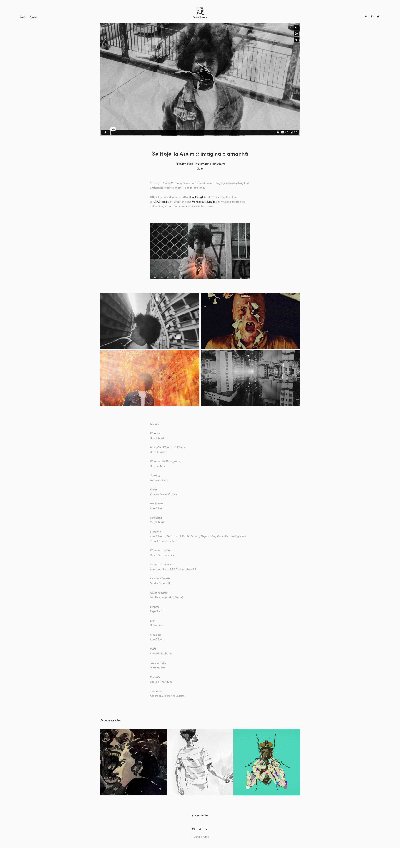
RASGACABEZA (159, 201)
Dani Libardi (196, 197)
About (33, 17)
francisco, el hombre (204, 201)
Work (23, 17)
